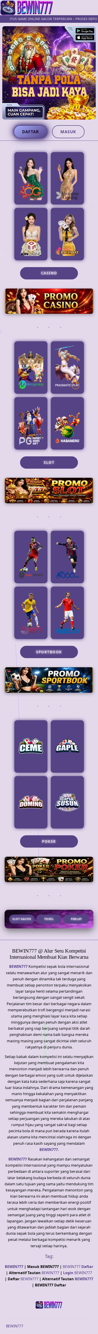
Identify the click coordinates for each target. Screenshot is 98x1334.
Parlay (76, 919)
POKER (49, 841)
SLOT (49, 462)
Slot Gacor (21, 919)
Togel (49, 919)
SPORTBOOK (49, 651)
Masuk (68, 131)
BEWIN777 (18, 966)
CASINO (49, 273)
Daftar (30, 131)
